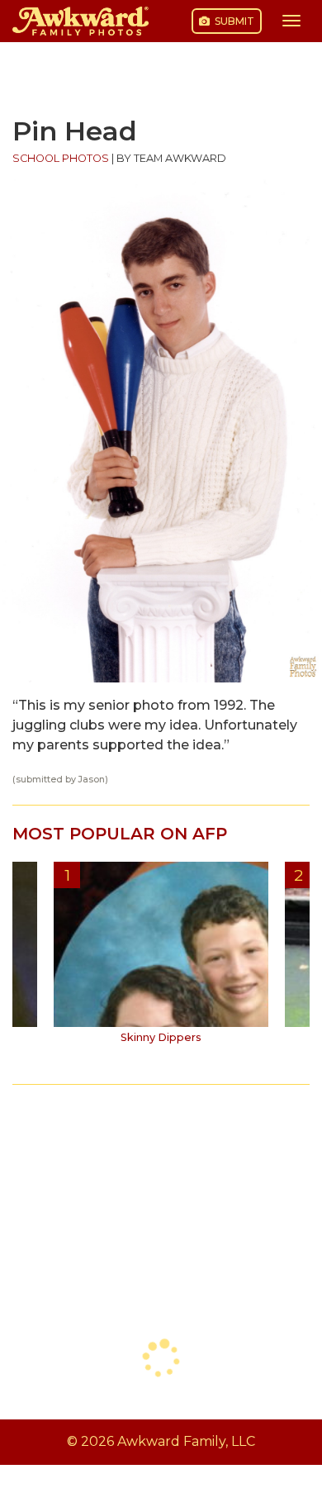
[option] (161, 958)
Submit (233, 21)
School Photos (60, 158)
